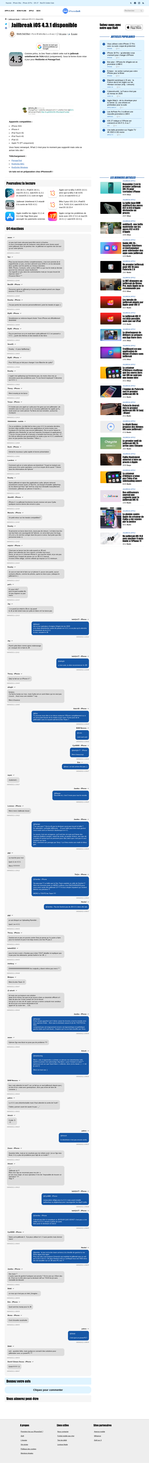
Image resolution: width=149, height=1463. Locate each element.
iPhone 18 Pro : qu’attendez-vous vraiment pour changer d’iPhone (121, 54)
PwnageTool (17, 161)
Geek (38, 11)
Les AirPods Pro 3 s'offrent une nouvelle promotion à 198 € (120, 113)
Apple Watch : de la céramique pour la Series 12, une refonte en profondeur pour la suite (122, 102)
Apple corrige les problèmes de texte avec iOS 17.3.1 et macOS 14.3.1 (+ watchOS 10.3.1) (73, 216)
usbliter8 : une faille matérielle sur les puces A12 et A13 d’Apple (133, 228)
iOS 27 (36, 3)
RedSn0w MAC (18, 164)
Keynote (8, 3)
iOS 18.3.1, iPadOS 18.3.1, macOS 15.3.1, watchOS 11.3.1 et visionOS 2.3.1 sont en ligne (30, 193)
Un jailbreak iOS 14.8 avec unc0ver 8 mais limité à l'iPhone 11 (133, 538)
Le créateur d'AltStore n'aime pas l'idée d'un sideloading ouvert (132, 477)
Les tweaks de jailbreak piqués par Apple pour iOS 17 (133, 302)
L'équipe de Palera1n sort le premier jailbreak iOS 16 (133, 391)
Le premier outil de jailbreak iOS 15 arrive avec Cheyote (133, 443)
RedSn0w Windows (20, 167)
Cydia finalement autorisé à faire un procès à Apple (132, 459)
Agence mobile (99, 1431)
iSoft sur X (98, 1440)
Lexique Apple (62, 1445)
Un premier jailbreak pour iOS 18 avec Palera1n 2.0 (133, 267)
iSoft (22, 1436)
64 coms (62, 34)
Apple (31, 11)
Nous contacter (63, 1431)
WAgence (97, 1436)
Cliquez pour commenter (48, 1389)
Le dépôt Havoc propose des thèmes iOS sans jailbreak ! (133, 426)
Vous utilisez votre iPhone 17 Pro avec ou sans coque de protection (121, 45)
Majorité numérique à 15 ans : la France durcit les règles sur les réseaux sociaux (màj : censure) (120, 82)
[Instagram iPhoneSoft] (139, 4)
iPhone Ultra (17, 3)
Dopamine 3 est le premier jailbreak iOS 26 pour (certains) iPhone (132, 188)
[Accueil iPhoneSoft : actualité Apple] (6, 19)
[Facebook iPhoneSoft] (135, 4)
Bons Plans (21, 11)
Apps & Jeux (9, 11)
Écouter (74, 34)
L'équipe (24, 1440)
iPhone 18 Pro (27, 3)
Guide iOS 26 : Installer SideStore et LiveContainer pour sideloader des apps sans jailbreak (133, 248)
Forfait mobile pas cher (65, 1436)
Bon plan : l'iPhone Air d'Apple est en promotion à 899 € (122, 63)
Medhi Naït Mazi (23, 34)
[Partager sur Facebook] (6, 29)
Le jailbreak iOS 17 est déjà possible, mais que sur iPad (132, 318)
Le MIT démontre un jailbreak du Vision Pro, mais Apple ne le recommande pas (133, 284)
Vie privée (24, 1445)
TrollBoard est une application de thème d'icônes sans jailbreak (133, 353)
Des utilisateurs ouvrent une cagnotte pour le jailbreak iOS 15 (131, 496)
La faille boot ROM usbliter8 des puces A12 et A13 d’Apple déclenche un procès (133, 208)
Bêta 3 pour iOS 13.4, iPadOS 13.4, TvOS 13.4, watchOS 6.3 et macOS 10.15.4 (73, 204)
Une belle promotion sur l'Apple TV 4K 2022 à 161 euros (121, 131)
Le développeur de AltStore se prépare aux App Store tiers (132, 335)
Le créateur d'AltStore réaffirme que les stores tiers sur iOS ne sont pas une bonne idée (133, 373)
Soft (74, 11)
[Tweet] (6, 25)
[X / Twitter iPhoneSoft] (131, 4)
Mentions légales (27, 1453)
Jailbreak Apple (14, 19)
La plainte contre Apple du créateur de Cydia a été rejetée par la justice (133, 518)
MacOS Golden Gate (47, 3)
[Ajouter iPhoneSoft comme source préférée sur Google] (48, 46)
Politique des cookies (28, 1449)
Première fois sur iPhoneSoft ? (32, 1431)
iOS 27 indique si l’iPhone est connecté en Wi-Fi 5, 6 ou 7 (119, 122)
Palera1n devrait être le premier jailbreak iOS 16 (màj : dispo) (133, 409)
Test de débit (62, 1440)
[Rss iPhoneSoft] (143, 4)
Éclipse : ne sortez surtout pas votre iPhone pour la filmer (122, 72)
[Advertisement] (48, 83)
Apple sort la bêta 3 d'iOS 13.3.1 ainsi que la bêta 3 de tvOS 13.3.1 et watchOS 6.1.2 (73, 193)
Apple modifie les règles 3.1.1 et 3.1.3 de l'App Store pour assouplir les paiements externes (30, 216)
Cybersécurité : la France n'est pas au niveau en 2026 (121, 92)
